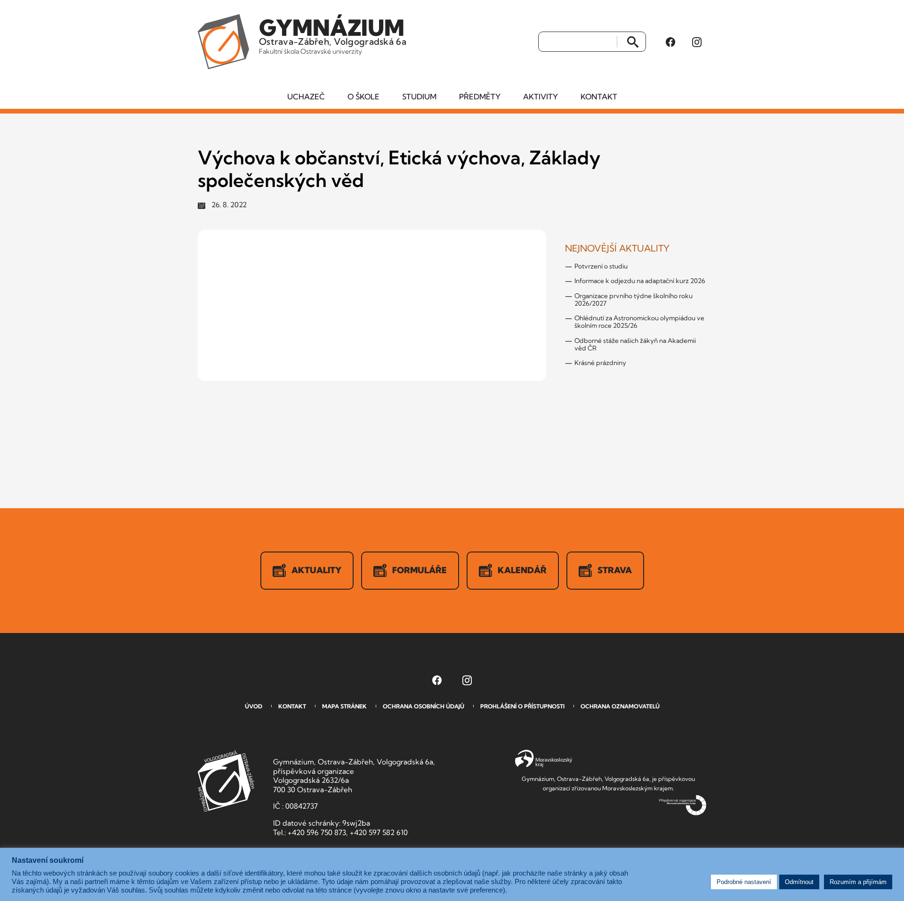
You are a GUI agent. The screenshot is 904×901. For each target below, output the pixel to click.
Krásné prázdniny (600, 362)
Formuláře (419, 570)
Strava (614, 570)
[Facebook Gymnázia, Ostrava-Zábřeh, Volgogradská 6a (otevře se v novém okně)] (670, 41)
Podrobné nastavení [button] (744, 881)
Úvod (253, 706)
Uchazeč (306, 96)
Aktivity (540, 96)
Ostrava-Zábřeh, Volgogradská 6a (332, 35)
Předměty (479, 96)
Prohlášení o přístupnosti (522, 706)
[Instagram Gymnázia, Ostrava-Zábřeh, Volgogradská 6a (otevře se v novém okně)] (696, 41)
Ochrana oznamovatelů (620, 706)
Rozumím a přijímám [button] (858, 881)
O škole (363, 96)
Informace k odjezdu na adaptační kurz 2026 (639, 280)
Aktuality (316, 570)
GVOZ (226, 781)
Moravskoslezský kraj (543, 759)
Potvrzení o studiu (601, 266)
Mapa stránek (344, 706)
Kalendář (522, 570)
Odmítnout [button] (799, 881)
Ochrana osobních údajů (423, 706)
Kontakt (599, 96)
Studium (419, 96)
